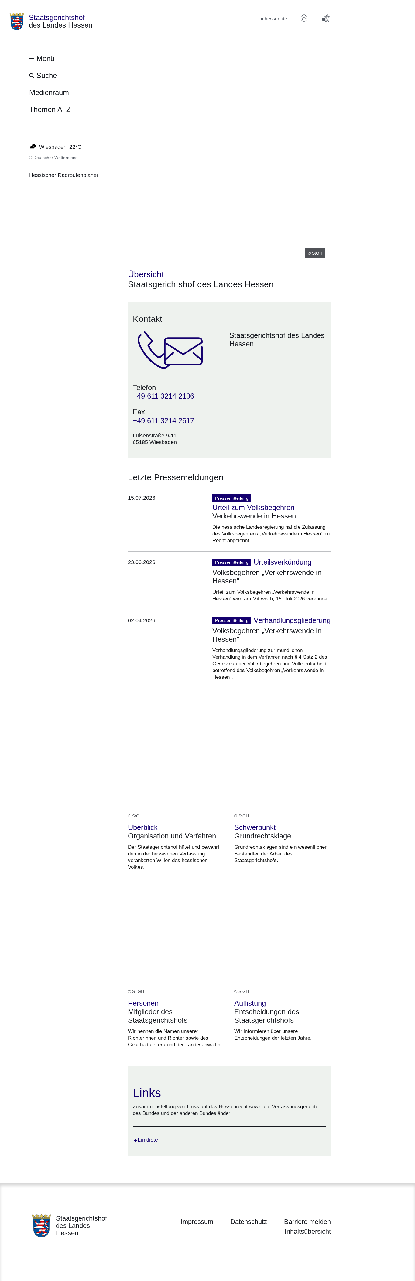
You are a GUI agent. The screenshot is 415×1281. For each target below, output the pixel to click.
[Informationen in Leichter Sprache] (304, 18)
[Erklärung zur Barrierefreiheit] (326, 18)
